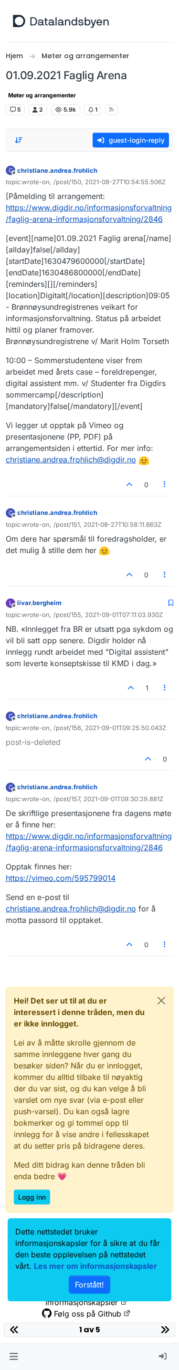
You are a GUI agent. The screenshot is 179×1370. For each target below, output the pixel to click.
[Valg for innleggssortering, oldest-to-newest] (18, 140)
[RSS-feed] (111, 110)
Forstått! (89, 1284)
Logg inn (32, 1197)
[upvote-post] (129, 484)
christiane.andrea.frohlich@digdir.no (71, 459)
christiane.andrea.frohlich (57, 170)
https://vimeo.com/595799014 (61, 878)
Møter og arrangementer (42, 95)
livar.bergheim (39, 603)
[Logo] (61, 21)
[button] (13, 1356)
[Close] (161, 1000)
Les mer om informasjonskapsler (95, 1266)
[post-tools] (165, 484)
